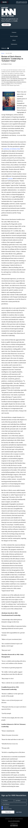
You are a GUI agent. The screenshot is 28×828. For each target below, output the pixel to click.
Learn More (19, 812)
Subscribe (6, 24)
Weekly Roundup (8, 808)
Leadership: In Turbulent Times (11, 149)
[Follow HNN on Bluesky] (8, 48)
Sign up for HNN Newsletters (14, 820)
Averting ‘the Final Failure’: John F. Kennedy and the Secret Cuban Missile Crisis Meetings (13, 76)
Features (14, 32)
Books (2, 53)
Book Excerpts (14, 36)
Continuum (6, 807)
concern (10, 178)
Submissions (14, 44)
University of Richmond (21, 2)
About (14, 40)
